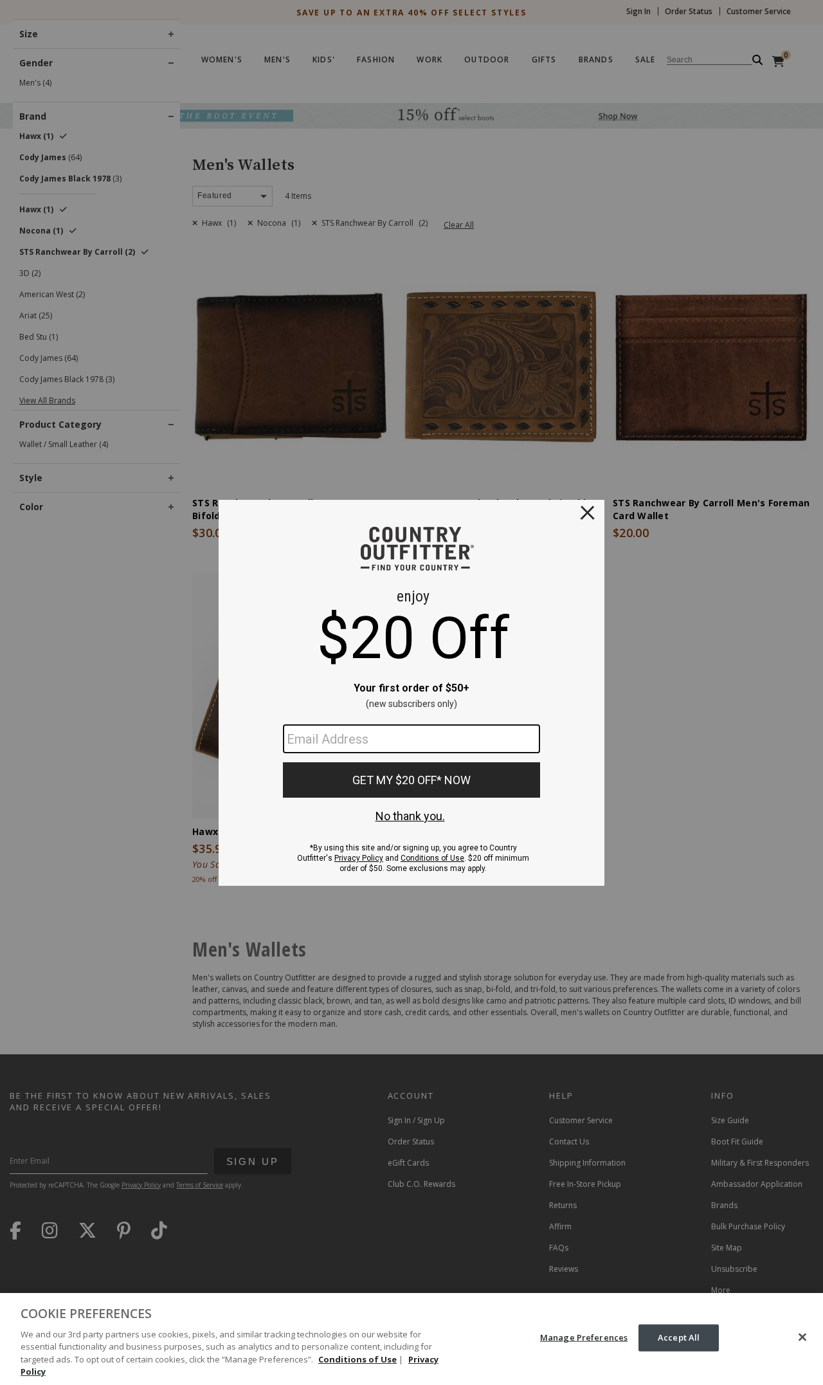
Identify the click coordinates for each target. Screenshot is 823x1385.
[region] (411, 1339)
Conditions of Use (357, 1359)
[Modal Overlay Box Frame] (411, 693)
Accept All (679, 1337)
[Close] (802, 1337)
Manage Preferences (584, 1337)
